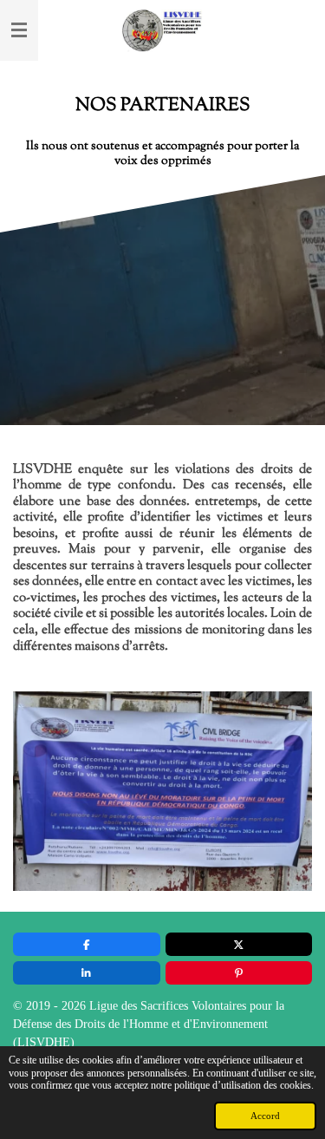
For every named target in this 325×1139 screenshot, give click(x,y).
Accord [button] (265, 1115)
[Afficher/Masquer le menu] (19, 30)
